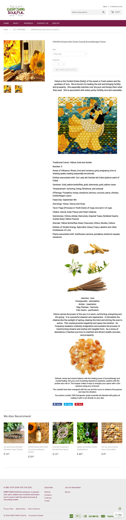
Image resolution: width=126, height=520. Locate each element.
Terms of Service (34, 509)
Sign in (105, 6)
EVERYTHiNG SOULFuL (18, 515)
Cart (117, 12)
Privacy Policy (9, 509)
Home (6, 23)
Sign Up (55, 23)
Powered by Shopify (36, 515)
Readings (28, 23)
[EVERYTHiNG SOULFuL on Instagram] (120, 509)
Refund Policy (21, 509)
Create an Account (116, 6)
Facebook (48, 498)
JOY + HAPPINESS (19, 30)
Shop (15, 23)
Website (47, 492)
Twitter (47, 501)
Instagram (48, 495)
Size (54, 49)
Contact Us (42, 23)
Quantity (56, 60)
